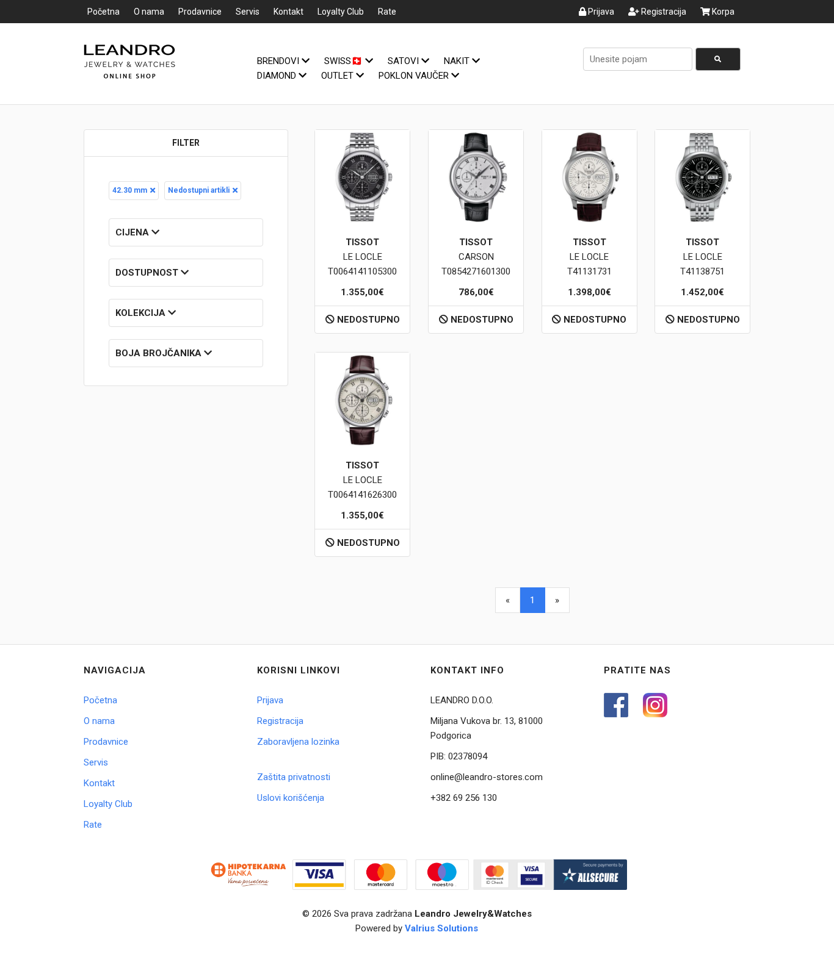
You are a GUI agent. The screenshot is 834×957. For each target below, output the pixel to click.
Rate (387, 11)
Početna (103, 11)
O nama (149, 11)
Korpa (722, 11)
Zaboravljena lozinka (298, 741)
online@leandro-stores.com (486, 777)
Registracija (662, 11)
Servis (247, 11)
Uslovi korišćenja (290, 797)
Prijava (600, 11)
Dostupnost (148, 272)
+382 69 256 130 (463, 797)
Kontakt (288, 11)
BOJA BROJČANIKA (159, 353)
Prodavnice (200, 11)
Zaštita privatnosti (293, 777)
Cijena (133, 232)
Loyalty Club (340, 11)
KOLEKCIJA (141, 312)
